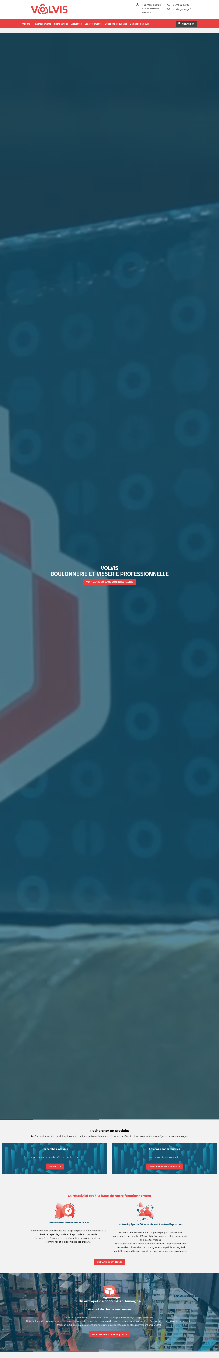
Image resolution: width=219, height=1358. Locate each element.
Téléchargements (42, 24)
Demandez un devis (109, 1261)
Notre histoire (61, 24)
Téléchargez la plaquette (109, 1334)
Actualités (76, 24)
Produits (26, 24)
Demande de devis (139, 24)
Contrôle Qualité (93, 24)
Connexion (188, 23)
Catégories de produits (164, 1166)
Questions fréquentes (116, 24)
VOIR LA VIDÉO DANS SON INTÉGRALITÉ (109, 581)
